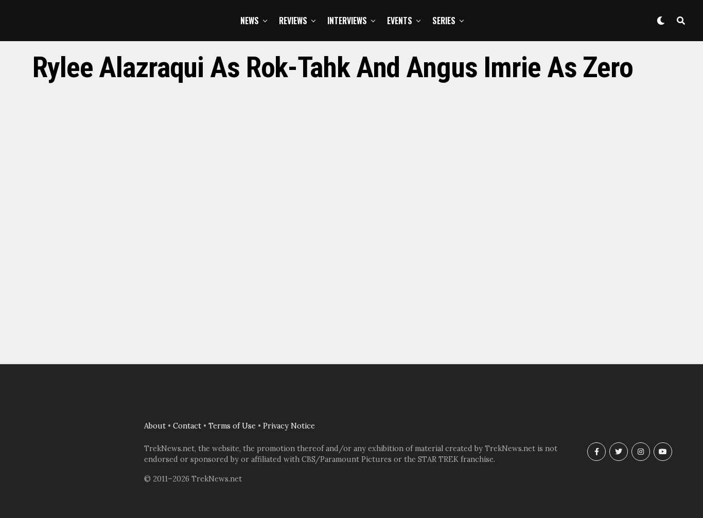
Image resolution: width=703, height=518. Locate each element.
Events (399, 20)
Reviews (293, 20)
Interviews (347, 20)
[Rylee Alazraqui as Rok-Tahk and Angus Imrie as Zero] (351, 339)
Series (443, 20)
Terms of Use (232, 426)
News (249, 20)
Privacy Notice (289, 426)
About (155, 426)
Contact (187, 426)
